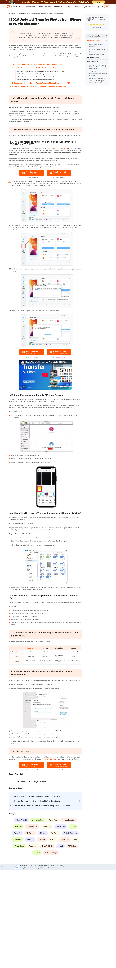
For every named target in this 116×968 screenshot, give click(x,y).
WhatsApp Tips (37, 820)
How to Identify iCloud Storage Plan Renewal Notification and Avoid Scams (97, 66)
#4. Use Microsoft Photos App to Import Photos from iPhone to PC (36, 79)
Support (88, 6)
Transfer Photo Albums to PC (97, 54)
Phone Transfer (94, 36)
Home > (13, 13)
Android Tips (60, 827)
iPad (75, 840)
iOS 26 (73, 827)
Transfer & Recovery (44, 6)
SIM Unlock (30, 833)
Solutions (76, 6)
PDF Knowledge (51, 853)
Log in (106, 6)
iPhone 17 (30, 840)
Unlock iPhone (32, 827)
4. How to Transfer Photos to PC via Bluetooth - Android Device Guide (39, 87)
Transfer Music (47, 846)
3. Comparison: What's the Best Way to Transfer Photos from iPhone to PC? (41, 83)
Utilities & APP (58, 6)
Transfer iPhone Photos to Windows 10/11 (96, 45)
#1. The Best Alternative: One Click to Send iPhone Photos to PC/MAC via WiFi (39, 71)
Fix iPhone (54, 833)
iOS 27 (52, 840)
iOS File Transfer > (21, 13)
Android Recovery (70, 833)
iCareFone (30, 648)
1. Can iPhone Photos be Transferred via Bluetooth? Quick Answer (37, 64)
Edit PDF (37, 853)
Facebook (33, 846)
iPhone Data (19, 846)
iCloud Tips (65, 840)
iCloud (60, 846)
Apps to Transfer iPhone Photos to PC (98, 50)
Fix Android (47, 827)
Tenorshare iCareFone (58, 148)
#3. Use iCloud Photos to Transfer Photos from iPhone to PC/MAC (35, 77)
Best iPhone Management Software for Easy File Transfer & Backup (98, 73)
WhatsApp (17, 840)
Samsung (18, 827)
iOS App (43, 833)
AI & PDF (67, 6)
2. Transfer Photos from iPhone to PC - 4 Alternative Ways (34, 68)
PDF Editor (72, 846)
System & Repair (30, 6)
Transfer (42, 840)
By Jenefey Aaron (98, 18)
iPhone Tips (53, 820)
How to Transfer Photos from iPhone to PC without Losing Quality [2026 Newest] (97, 80)
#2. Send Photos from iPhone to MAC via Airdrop (30, 74)
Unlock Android (21, 820)
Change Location (68, 820)
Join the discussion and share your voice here (31, 782)
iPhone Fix (17, 833)
